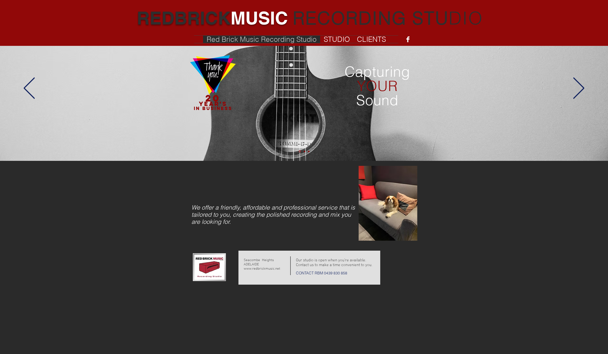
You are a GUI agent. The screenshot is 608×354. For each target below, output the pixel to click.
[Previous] (29, 88)
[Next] (578, 88)
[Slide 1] (300, 151)
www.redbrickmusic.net (262, 269)
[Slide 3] (308, 151)
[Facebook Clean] (408, 39)
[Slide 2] (304, 151)
